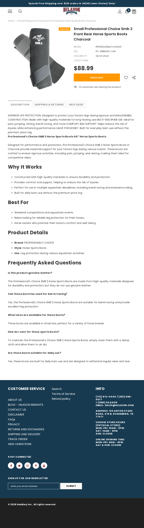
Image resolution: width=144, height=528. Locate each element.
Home (11, 20)
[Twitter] (19, 465)
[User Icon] (120, 11)
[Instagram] (27, 465)
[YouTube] (44, 465)
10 (80, 86)
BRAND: (77, 46)
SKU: (76, 51)
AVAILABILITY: (81, 55)
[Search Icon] (20, 11)
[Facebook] (11, 465)
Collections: (81, 60)
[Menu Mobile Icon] (10, 11)
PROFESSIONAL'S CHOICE (109, 46)
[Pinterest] (36, 465)
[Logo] (72, 11)
